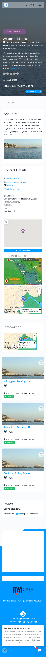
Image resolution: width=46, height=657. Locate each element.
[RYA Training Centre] (23, 590)
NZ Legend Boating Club (17, 381)
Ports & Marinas (14, 32)
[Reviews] (11, 74)
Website (9, 185)
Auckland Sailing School (17, 473)
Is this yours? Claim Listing (18, 85)
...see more (14, 68)
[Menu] (39, 5)
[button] (23, 231)
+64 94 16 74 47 (13, 178)
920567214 (39, 601)
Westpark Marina (15, 39)
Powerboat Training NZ (17, 427)
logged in (18, 513)
